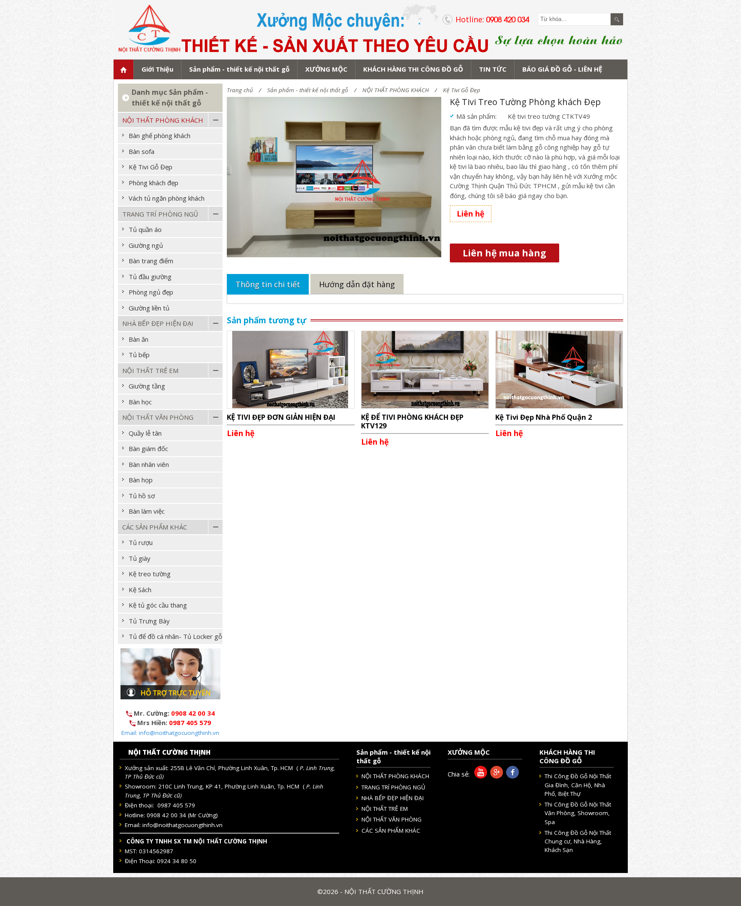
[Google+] (495, 776)
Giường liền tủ (149, 308)
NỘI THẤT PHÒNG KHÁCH (395, 90)
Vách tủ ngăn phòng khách (167, 198)
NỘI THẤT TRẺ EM (150, 370)
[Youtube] (479, 776)
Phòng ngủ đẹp (151, 292)
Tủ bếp (139, 354)
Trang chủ (240, 90)
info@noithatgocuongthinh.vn (182, 825)
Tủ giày (140, 558)
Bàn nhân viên (149, 464)
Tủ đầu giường (150, 276)
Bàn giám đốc (148, 448)
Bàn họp (141, 480)
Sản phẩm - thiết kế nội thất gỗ (307, 90)
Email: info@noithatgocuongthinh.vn (170, 733)
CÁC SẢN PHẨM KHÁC (154, 527)
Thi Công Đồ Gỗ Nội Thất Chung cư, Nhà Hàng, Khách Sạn (578, 841)
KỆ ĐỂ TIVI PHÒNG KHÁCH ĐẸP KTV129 (412, 421)
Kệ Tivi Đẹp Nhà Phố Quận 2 (543, 417)
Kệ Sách (140, 589)
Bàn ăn (138, 339)
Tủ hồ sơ (142, 495)
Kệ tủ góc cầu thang (158, 605)
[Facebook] (511, 776)
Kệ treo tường (150, 573)
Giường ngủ (146, 245)
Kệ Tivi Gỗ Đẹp (461, 90)
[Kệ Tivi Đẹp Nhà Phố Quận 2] (559, 368)
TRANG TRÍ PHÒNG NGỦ (160, 214)
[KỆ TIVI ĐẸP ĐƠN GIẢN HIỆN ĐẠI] (290, 368)
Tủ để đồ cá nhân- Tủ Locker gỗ (175, 636)
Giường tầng (147, 386)
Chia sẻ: (459, 774)
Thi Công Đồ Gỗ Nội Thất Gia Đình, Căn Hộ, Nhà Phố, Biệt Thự (578, 785)
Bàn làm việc (147, 511)
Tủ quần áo (145, 229)
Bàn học (140, 401)
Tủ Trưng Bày (149, 621)
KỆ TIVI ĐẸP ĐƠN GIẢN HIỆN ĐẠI (281, 417)
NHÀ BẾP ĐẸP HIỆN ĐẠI (157, 323)
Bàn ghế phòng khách (159, 135)
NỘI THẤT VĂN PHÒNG (157, 417)
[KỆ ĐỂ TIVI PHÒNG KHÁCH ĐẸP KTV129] (424, 368)
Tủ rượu (141, 542)
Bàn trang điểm (151, 260)
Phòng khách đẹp (153, 182)
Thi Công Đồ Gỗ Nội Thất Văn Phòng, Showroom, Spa (578, 813)
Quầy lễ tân (145, 433)
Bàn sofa (141, 151)
